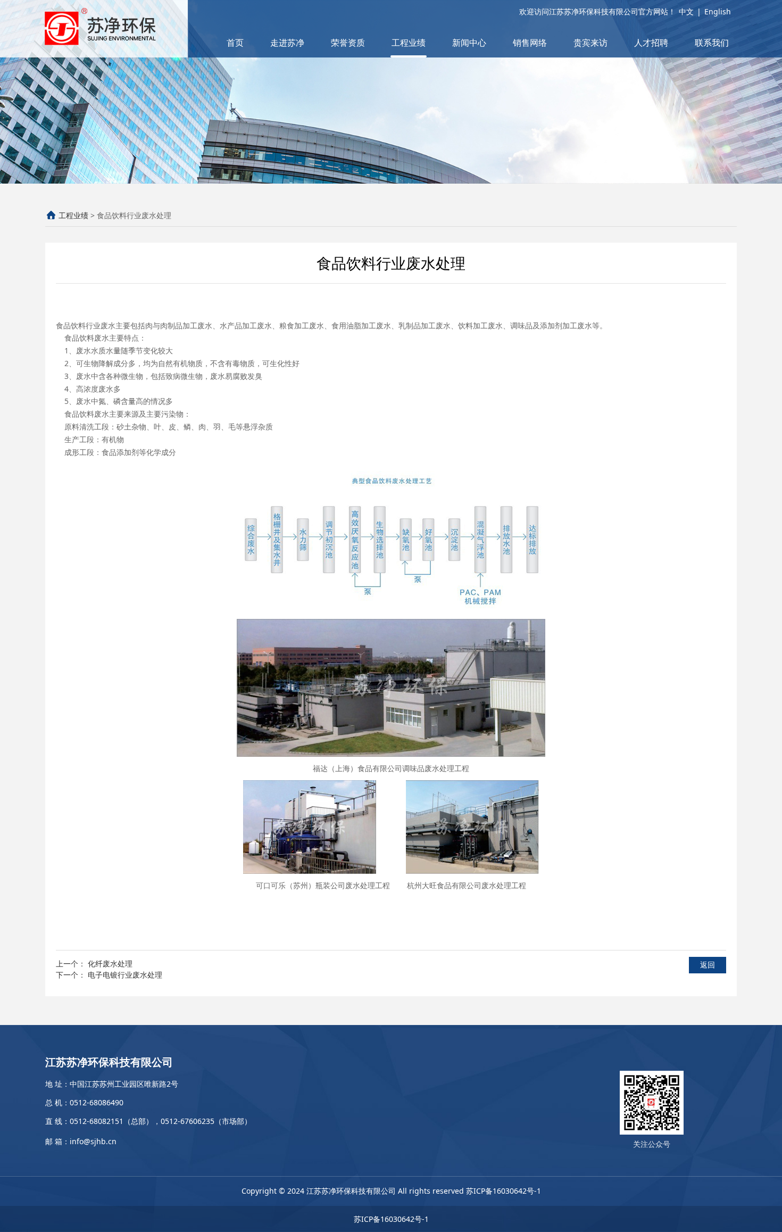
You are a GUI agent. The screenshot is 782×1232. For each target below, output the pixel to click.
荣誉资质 (348, 42)
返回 (707, 965)
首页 (235, 42)
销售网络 (530, 42)
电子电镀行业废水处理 (125, 975)
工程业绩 (409, 42)
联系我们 (712, 42)
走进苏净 (287, 42)
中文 (686, 11)
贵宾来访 (590, 42)
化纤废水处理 (110, 963)
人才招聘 (651, 42)
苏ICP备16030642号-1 (503, 1191)
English (717, 11)
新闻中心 (469, 42)
